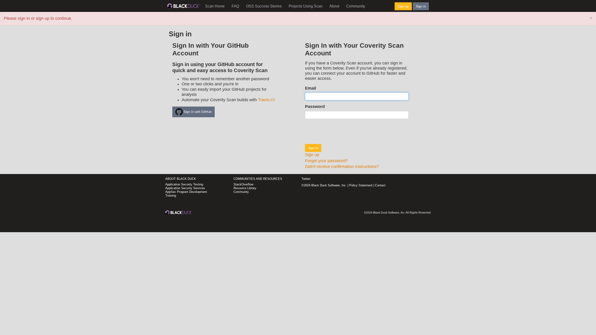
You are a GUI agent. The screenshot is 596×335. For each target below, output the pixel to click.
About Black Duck (180, 179)
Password (315, 106)
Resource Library (245, 188)
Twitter (305, 179)
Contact (380, 185)
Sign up (403, 6)
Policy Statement (360, 185)
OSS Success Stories (264, 6)
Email (310, 88)
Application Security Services (185, 188)
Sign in (421, 6)
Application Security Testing (184, 184)
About (334, 6)
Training (170, 195)
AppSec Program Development (186, 192)
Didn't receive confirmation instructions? (342, 166)
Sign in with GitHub (197, 112)
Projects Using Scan (305, 6)
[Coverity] (183, 6)
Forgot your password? (326, 160)
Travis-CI (266, 99)
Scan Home (215, 6)
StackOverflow (243, 184)
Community (355, 6)
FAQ (235, 6)
